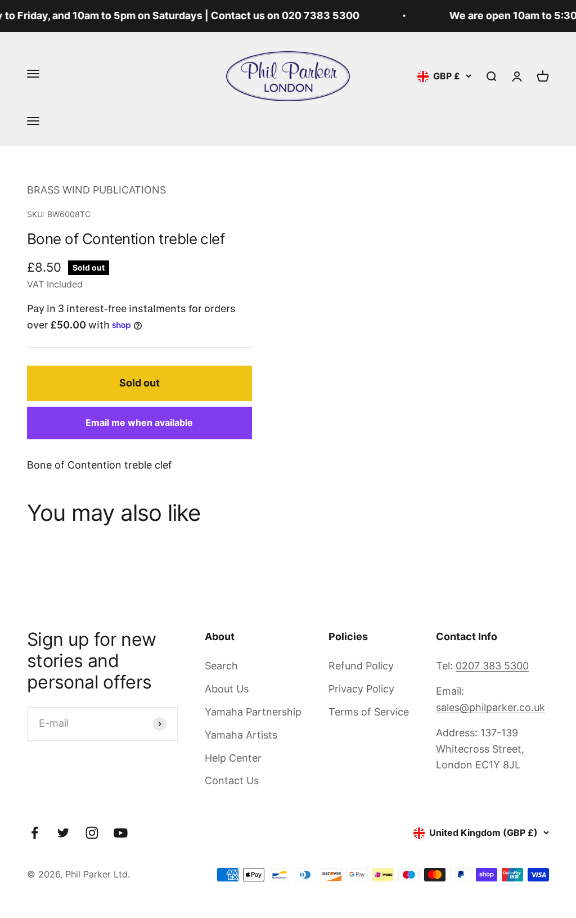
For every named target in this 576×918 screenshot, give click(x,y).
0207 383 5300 (492, 666)
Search (221, 666)
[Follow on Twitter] (63, 832)
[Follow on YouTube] (120, 832)
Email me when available (139, 422)
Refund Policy (361, 666)
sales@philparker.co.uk (490, 707)
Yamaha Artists (241, 735)
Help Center (233, 758)
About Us (227, 689)
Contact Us (232, 780)
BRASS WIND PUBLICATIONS (96, 190)
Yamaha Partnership (253, 712)
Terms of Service (368, 712)
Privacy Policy (361, 689)
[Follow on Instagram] (92, 832)
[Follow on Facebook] (34, 832)
